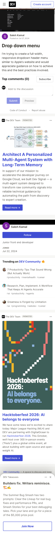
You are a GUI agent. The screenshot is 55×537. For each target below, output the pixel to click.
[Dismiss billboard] (50, 477)
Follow (27, 234)
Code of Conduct (18, 110)
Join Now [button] (27, 526)
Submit (13, 100)
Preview (29, 100)
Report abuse (38, 110)
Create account (42, 4)
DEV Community (30, 261)
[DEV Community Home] (12, 4)
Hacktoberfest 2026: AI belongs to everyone (23, 417)
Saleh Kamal (17, 35)
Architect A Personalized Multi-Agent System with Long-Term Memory (27, 159)
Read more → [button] (12, 207)
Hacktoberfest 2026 (18, 435)
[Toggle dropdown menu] (50, 120)
